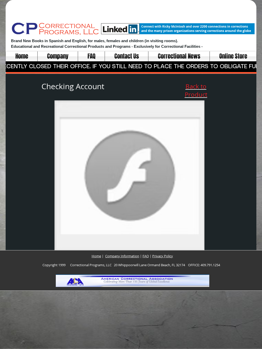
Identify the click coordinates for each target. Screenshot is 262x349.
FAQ (146, 256)
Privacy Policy (162, 256)
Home (96, 256)
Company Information (122, 256)
